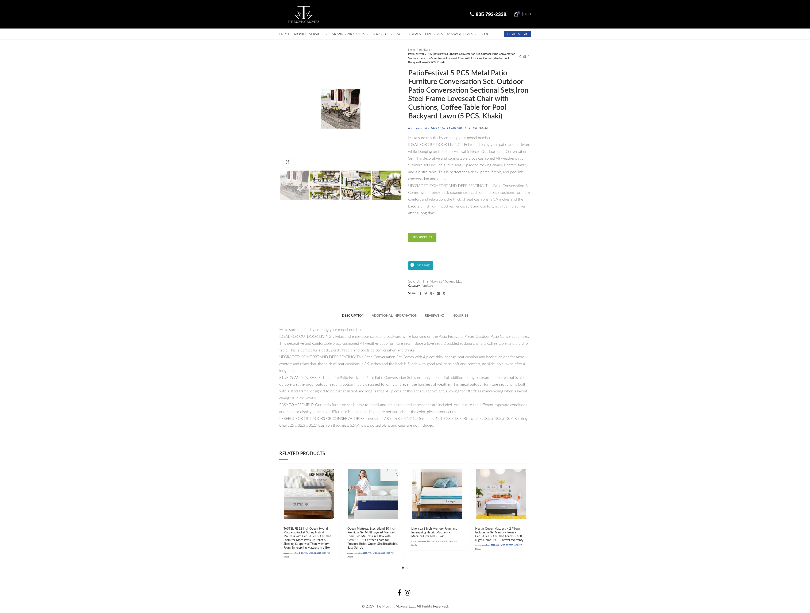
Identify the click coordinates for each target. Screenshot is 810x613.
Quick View (336, 486)
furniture (424, 50)
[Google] (432, 293)
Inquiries (459, 315)
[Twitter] (426, 293)
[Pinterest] (444, 293)
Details (483, 128)
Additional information (394, 315)
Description (353, 315)
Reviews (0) (434, 315)
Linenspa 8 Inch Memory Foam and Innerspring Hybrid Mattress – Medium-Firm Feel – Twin (434, 532)
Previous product (520, 56)
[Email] (438, 293)
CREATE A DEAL (517, 34)
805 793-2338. (491, 14)
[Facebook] (420, 293)
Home (412, 50)
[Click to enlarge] (287, 162)
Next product (528, 56)
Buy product (422, 237)
